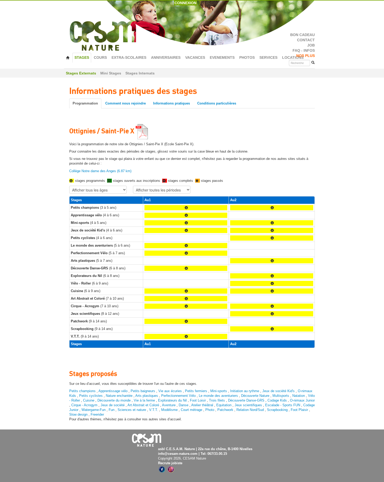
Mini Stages (110, 73)
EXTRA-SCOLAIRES (129, 58)
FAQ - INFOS (304, 51)
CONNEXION (185, 3)
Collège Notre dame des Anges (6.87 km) (100, 171)
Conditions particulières (216, 103)
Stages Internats (140, 73)
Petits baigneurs (143, 391)
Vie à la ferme (145, 400)
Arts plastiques (146, 396)
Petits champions (82, 391)
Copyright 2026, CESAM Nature (182, 458)
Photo (209, 410)
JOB (311, 45)
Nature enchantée (119, 396)
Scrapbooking (277, 410)
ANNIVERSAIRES (166, 58)
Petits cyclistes (91, 396)
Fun (111, 410)
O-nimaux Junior (302, 400)
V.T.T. (153, 410)
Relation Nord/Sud (250, 410)
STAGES (81, 58)
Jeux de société (113, 405)
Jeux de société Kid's (278, 391)
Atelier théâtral (202, 405)
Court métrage (191, 410)
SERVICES (268, 58)
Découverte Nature (255, 396)
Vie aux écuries (170, 391)
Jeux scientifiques (248, 405)
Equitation (223, 405)
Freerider (97, 414)
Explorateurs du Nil (172, 400)
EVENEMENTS (222, 58)
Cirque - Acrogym (84, 405)
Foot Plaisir (299, 410)
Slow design (79, 414)
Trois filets (217, 400)
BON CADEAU (302, 35)
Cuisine (89, 400)
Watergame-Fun (94, 410)
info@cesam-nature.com (177, 454)
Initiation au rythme (244, 391)
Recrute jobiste (170, 463)
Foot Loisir (198, 400)
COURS (100, 58)
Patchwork (225, 410)
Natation (298, 396)
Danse (183, 405)
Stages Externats (81, 73)
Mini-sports (218, 391)
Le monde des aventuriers (218, 396)
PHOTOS (247, 58)
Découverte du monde (114, 400)
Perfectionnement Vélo (178, 396)
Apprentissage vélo (112, 391)
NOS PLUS (305, 56)
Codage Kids (277, 400)
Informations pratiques (171, 103)
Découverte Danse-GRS (246, 400)
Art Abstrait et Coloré (143, 405)
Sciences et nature (132, 410)
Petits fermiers (196, 391)
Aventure (169, 405)
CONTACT (306, 40)
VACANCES (195, 58)
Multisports (280, 396)
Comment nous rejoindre (125, 103)
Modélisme (169, 410)
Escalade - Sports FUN (282, 405)
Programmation (85, 103)
